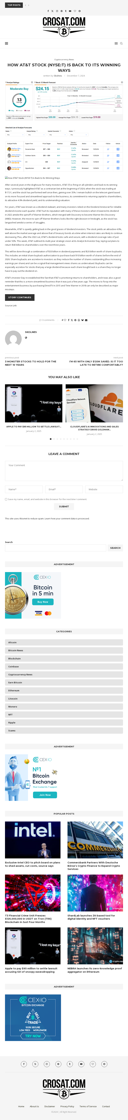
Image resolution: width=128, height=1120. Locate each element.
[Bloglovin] (75, 10)
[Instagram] (57, 10)
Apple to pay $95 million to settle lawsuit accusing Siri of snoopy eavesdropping (31, 970)
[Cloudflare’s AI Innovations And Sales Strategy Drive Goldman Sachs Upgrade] (94, 403)
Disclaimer (49, 1106)
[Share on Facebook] (68, 320)
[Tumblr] (65, 10)
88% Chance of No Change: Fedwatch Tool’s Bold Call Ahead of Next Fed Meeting (55, 5)
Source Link (11, 305)
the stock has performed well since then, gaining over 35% (46, 192)
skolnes (58, 75)
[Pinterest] (61, 10)
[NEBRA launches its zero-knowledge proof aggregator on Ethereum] (95, 945)
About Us (34, 1106)
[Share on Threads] (79, 320)
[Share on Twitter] (72, 320)
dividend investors (76, 229)
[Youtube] (70, 10)
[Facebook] (48, 10)
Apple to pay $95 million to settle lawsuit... (33, 426)
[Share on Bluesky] (82, 320)
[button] (25, 5)
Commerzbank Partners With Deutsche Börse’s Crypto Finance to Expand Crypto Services (94, 866)
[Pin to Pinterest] (75, 320)
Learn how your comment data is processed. (67, 518)
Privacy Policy (67, 1106)
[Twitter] (52, 10)
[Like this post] (65, 320)
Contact (106, 1106)
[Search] (121, 43)
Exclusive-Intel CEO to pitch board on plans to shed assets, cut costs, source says (32, 864)
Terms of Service (88, 1106)
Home (21, 1106)
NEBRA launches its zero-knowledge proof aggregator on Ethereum (95, 970)
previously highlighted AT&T (26, 188)
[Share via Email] (86, 320)
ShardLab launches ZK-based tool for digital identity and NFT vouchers (91, 917)
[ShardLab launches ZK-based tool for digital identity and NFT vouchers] (95, 893)
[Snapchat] (79, 10)
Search (9, 542)
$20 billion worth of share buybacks (104, 251)
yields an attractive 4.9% (109, 229)
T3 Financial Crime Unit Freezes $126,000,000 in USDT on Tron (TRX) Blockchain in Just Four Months (28, 919)
